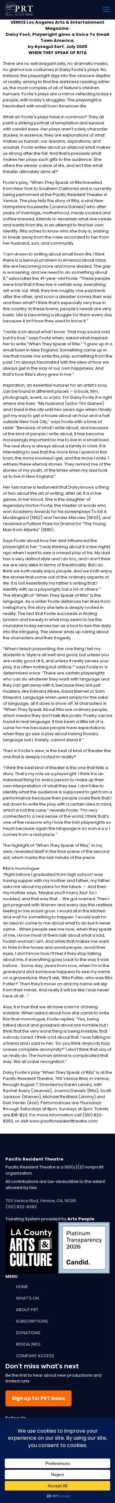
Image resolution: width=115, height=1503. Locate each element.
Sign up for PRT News (38, 1398)
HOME (22, 1287)
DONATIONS (28, 1333)
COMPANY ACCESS (35, 1356)
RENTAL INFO (28, 1344)
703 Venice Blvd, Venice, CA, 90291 (40, 1201)
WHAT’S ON (27, 1298)
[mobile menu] (106, 9)
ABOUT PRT (27, 1310)
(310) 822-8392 (21, 1207)
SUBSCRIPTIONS (32, 1321)
